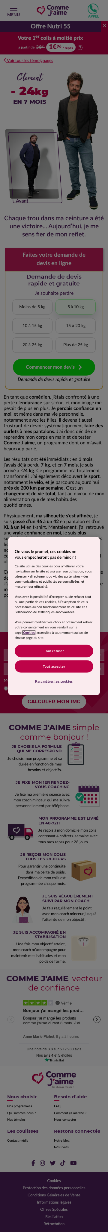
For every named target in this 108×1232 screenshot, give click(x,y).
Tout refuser (54, 650)
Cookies (29, 632)
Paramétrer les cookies (54, 681)
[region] (54, 616)
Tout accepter (54, 666)
